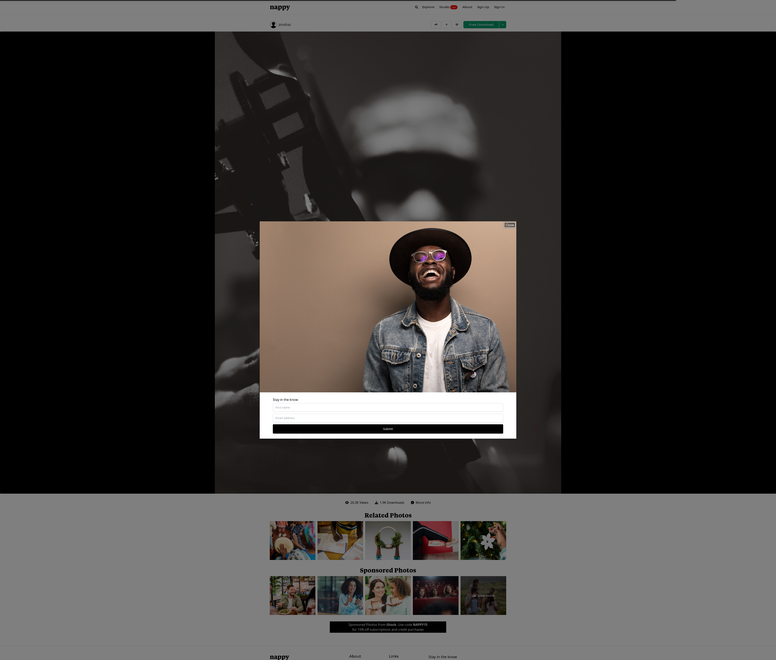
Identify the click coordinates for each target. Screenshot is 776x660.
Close (510, 225)
